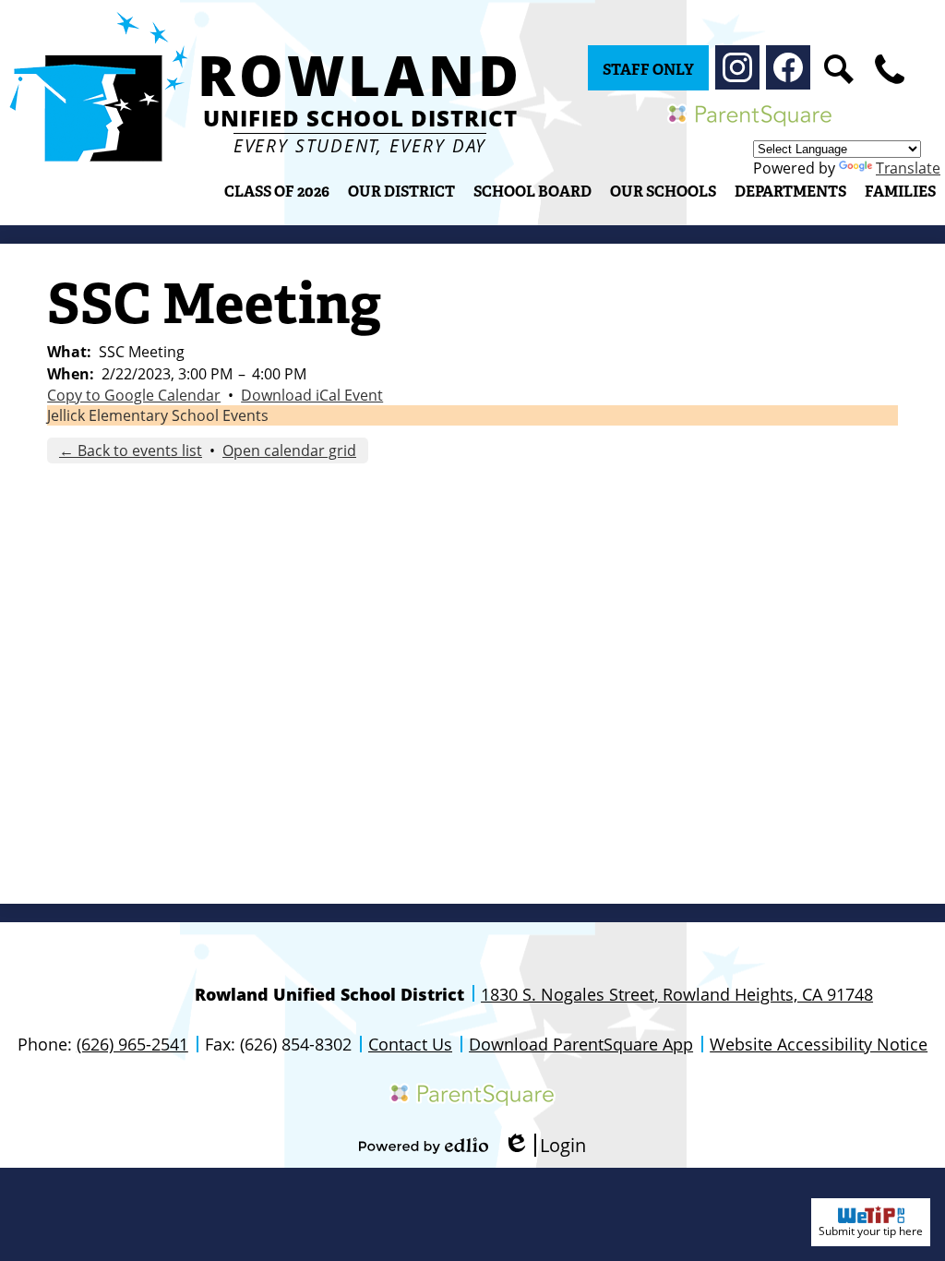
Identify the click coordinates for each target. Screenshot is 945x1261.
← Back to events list (130, 450)
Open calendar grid (289, 450)
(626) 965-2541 (132, 1044)
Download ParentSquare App (581, 1044)
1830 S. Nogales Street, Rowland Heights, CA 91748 (677, 994)
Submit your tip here (871, 1231)
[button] (401, 191)
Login (544, 1145)
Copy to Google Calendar (134, 395)
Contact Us (410, 1044)
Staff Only (648, 69)
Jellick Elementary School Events (158, 415)
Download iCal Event (312, 395)
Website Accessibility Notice (818, 1044)
